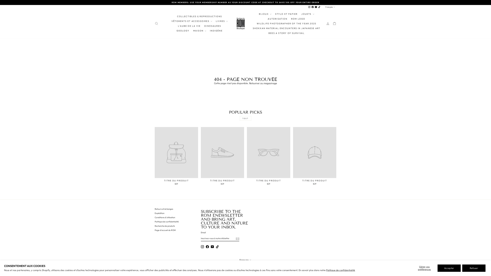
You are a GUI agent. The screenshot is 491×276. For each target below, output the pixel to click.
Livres (221, 21)
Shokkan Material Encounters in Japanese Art (286, 28)
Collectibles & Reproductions (199, 16)
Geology (183, 30)
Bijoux (264, 14)
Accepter (449, 268)
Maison (198, 30)
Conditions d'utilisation (165, 217)
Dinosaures (212, 26)
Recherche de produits (165, 226)
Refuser (474, 268)
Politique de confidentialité (340, 270)
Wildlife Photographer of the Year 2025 (286, 23)
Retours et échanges (164, 209)
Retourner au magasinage (263, 83)
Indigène (216, 30)
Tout (245, 118)
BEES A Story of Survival (287, 33)
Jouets (306, 14)
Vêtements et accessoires (190, 21)
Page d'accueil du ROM (165, 230)
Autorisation (277, 19)
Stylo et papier (286, 14)
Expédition (159, 213)
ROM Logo (298, 19)
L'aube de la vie (189, 26)
